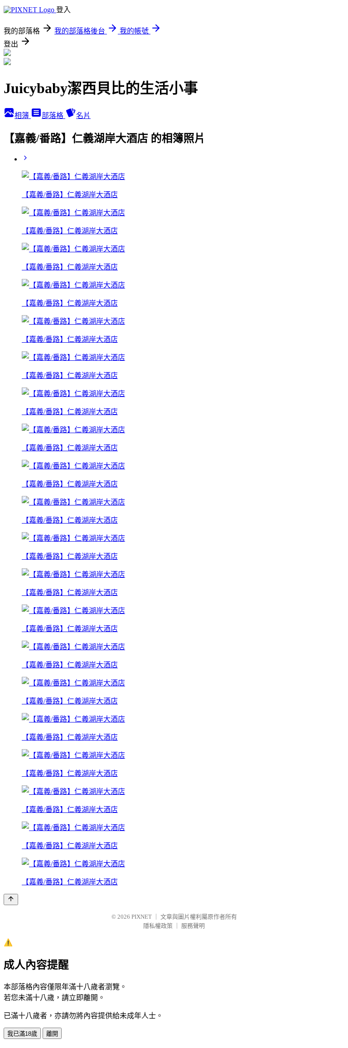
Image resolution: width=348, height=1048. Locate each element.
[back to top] (11, 899)
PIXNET (141, 916)
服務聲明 (193, 925)
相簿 (22, 115)
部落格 (53, 115)
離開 (52, 1033)
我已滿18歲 (22, 1033)
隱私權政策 (158, 925)
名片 (83, 115)
